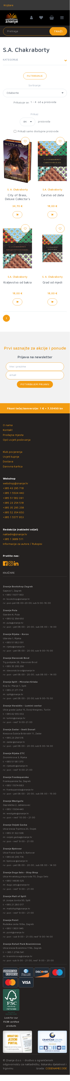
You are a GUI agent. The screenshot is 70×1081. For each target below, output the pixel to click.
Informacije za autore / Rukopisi (22, 543)
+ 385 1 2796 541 (14, 952)
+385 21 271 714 (14, 690)
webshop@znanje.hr (15, 483)
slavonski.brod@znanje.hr (21, 670)
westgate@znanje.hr (18, 813)
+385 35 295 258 (13, 507)
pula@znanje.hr (15, 622)
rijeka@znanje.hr (16, 646)
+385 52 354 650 (13, 512)
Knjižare (8, 5)
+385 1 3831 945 (14, 928)
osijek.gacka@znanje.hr (19, 837)
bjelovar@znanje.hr (17, 860)
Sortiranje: (35, 85)
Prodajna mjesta (13, 434)
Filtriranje (35, 75)
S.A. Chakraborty (52, 189)
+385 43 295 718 (13, 488)
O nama (8, 425)
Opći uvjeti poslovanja (16, 439)
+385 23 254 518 (13, 502)
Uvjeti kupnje (11, 456)
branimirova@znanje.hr (19, 956)
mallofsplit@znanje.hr (18, 908)
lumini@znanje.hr (16, 718)
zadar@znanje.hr (16, 741)
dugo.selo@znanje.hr (18, 884)
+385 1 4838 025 (14, 880)
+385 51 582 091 (13, 497)
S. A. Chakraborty (17, 189)
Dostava (8, 461)
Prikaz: (35, 114)
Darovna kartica (12, 466)
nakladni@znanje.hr (15, 534)
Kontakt (7, 429)
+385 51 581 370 (14, 761)
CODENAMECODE (56, 1068)
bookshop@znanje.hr (18, 598)
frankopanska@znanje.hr (20, 789)
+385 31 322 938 (14, 833)
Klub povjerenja (12, 451)
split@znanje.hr (15, 694)
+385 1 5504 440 (13, 492)
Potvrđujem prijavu (35, 384)
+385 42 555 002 (14, 713)
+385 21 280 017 (14, 904)
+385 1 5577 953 (13, 517)
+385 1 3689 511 (13, 539)
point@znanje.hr (15, 932)
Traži (58, 31)
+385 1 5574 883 (14, 785)
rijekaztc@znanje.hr (17, 765)
